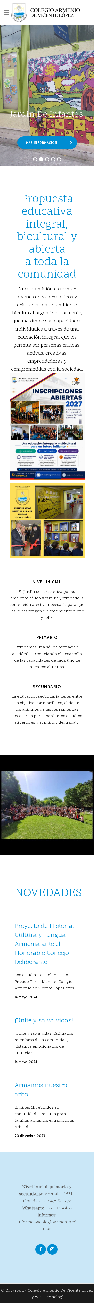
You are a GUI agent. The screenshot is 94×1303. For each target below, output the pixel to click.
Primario (47, 637)
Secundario (47, 686)
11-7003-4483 (58, 1208)
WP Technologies (51, 1297)
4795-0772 (60, 1201)
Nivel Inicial (47, 582)
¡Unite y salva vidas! (44, 1020)
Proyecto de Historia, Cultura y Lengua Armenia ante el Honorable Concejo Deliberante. (44, 944)
